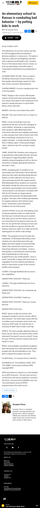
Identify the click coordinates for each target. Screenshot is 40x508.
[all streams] (37, 505)
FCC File (6, 487)
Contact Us (7, 474)
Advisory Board (8, 464)
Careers (6, 476)
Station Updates (9, 465)
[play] (3, 506)
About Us (7, 461)
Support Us (7, 477)
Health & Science (9, 390)
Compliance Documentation (12, 488)
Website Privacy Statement (12, 490)
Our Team (7, 462)
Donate (34, 3)
